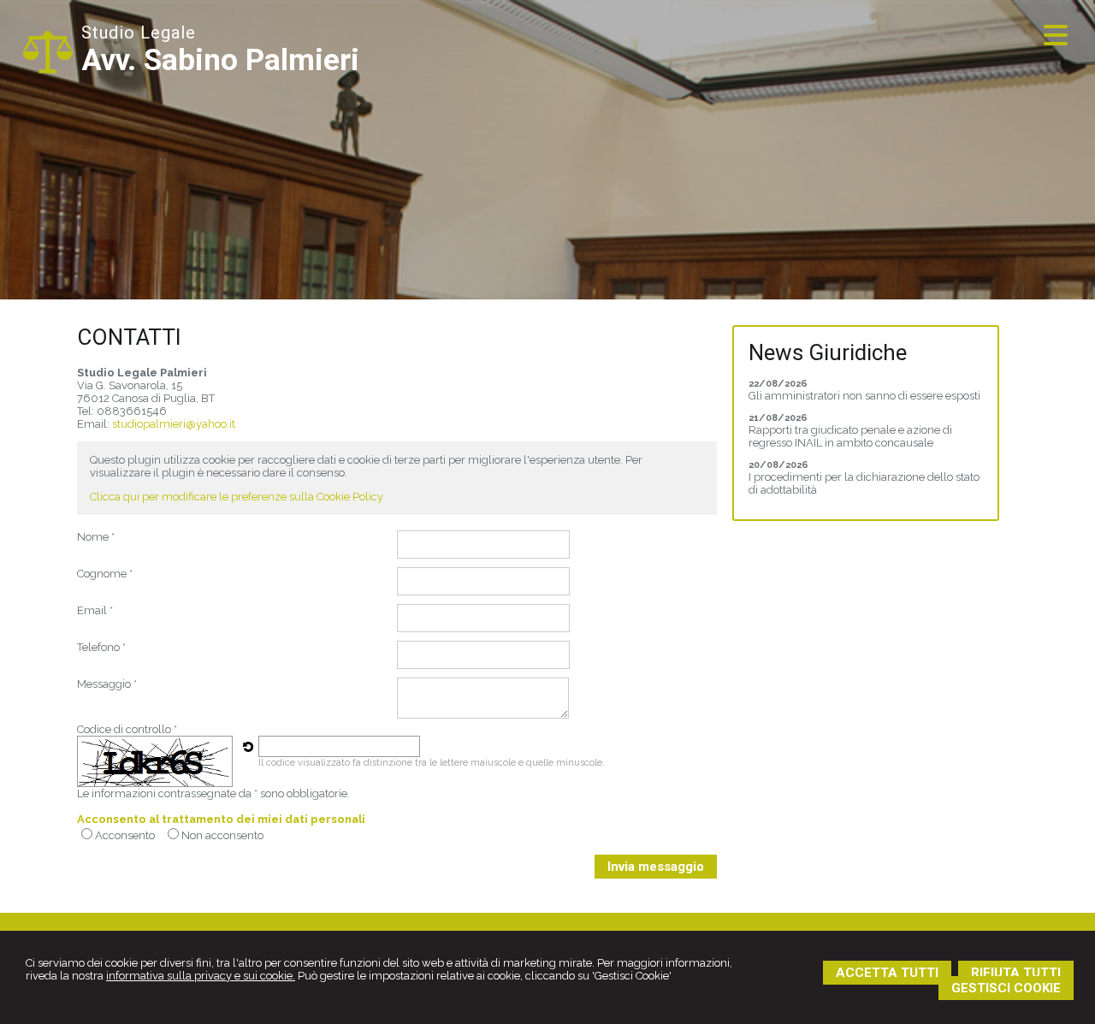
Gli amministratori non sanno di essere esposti (864, 395)
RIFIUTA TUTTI (1016, 972)
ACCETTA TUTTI (887, 972)
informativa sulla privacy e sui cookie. (200, 975)
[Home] (47, 69)
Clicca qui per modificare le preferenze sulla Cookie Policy (236, 496)
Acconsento (125, 835)
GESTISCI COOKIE (1006, 988)
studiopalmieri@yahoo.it (173, 423)
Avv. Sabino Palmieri (220, 60)
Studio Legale (138, 32)
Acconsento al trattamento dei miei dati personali (221, 819)
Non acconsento (222, 835)
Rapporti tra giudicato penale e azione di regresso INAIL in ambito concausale (850, 436)
